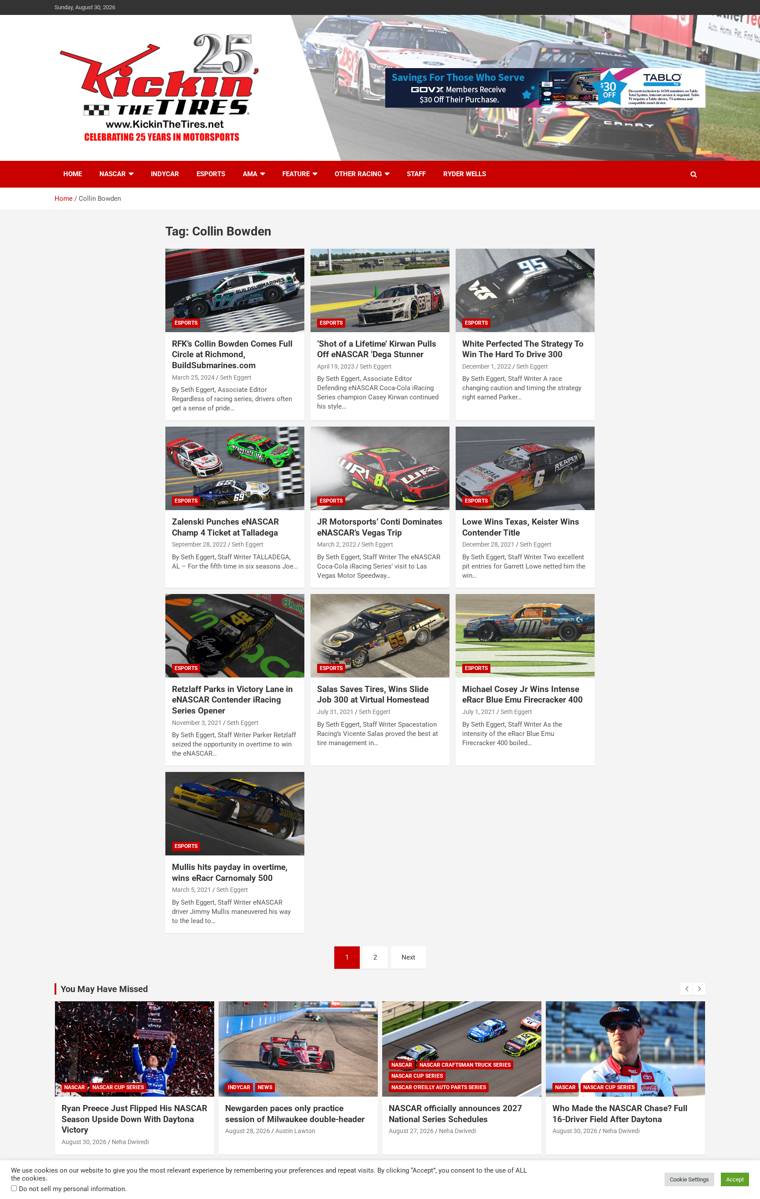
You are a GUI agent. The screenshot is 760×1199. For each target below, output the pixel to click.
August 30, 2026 (84, 1141)
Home (72, 174)
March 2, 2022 (336, 544)
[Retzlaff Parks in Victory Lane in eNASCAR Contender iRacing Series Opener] (235, 635)
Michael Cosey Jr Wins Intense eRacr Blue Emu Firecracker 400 (522, 694)
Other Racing (358, 174)
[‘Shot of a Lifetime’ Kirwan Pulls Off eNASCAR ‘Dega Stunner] (380, 290)
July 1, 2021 (478, 711)
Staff (416, 174)
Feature (296, 174)
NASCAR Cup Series (118, 1087)
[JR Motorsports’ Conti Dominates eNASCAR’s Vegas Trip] (380, 469)
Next (408, 957)
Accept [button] (735, 1179)
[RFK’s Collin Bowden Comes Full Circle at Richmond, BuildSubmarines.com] (235, 290)
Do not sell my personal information (72, 1189)
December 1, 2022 (486, 366)
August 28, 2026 (247, 1130)
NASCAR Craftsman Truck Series (465, 1065)
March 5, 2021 (191, 889)
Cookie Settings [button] (689, 1179)
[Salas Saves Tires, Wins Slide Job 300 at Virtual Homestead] (380, 635)
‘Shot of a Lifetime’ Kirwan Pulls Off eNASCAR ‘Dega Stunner (376, 349)
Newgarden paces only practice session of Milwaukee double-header (295, 1113)
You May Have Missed (104, 989)
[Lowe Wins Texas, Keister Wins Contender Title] (525, 469)
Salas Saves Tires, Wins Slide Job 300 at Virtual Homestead (373, 694)
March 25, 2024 (193, 377)
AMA (250, 174)
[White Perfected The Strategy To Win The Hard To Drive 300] (525, 290)
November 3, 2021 (197, 722)
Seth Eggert (236, 377)
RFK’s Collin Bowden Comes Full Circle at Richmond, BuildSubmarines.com (232, 354)
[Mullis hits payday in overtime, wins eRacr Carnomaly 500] (235, 814)
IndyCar (165, 174)
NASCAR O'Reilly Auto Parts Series (438, 1087)
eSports (211, 174)
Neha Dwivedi (130, 1141)
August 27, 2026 (411, 1130)
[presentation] (686, 989)
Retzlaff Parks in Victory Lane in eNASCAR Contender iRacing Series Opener (232, 700)
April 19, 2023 (335, 366)
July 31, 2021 (335, 711)
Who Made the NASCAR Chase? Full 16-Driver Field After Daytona (619, 1113)
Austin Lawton (295, 1130)
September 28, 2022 (199, 544)
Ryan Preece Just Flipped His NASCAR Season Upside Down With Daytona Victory (134, 1119)
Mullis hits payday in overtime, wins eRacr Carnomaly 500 (230, 872)
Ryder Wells (464, 174)
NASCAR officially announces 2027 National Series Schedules (455, 1113)
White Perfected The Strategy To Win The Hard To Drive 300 (523, 349)
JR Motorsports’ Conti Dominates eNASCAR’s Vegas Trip (379, 527)
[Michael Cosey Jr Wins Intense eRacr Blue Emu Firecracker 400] (525, 635)
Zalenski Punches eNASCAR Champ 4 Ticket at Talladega (225, 527)
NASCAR (112, 174)
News (265, 1087)
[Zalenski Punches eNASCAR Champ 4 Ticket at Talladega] (235, 469)
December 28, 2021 (488, 544)
